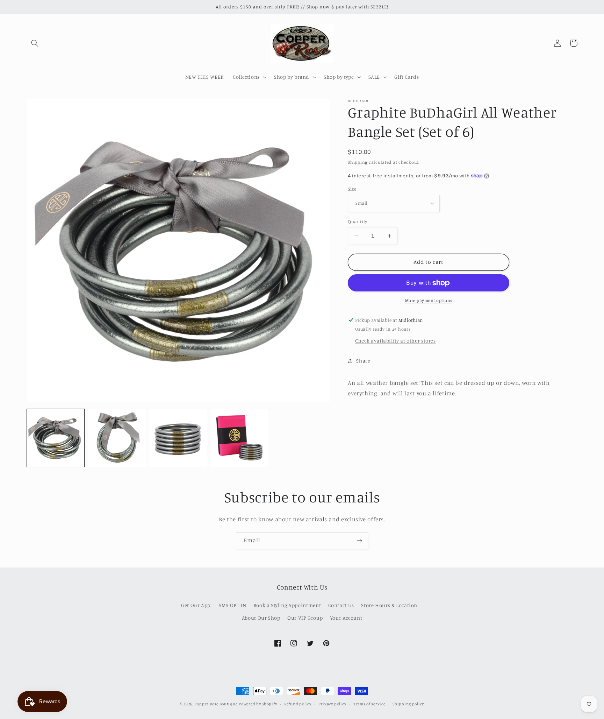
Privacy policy (332, 704)
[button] (35, 43)
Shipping (357, 162)
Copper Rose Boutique (216, 704)
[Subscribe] (360, 540)
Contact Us (341, 605)
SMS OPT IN (232, 605)
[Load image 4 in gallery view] (239, 438)
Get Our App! (196, 605)
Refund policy (297, 704)
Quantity (357, 221)
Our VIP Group (305, 618)
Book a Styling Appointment (287, 605)
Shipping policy (408, 704)
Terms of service (369, 704)
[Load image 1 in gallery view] (56, 438)
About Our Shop (261, 618)
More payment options (429, 300)
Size (352, 189)
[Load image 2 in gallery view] (117, 438)
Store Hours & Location (389, 605)
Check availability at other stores (395, 341)
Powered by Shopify (258, 704)
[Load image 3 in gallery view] (178, 438)
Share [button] (363, 361)
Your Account (346, 618)
